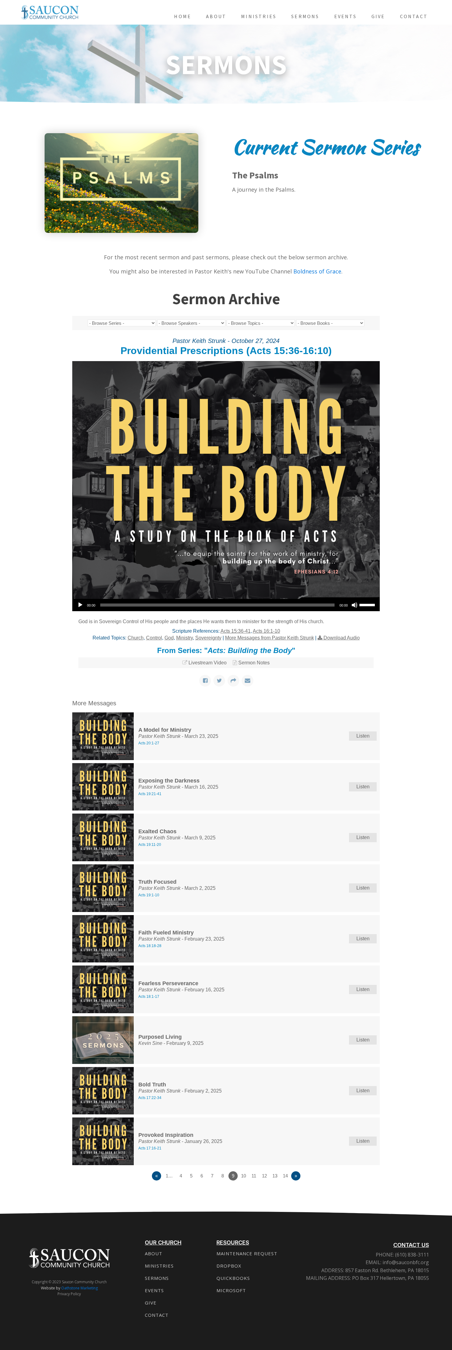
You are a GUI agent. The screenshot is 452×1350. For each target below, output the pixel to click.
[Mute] (354, 605)
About (216, 16)
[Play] (80, 605)
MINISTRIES (159, 1266)
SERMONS (157, 1278)
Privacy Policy (69, 1293)
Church (136, 637)
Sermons (305, 16)
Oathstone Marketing (79, 1288)
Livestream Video (207, 662)
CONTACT (157, 1315)
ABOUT (153, 1253)
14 (285, 1175)
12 (264, 1175)
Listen (363, 736)
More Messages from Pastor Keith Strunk (269, 637)
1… (169, 1175)
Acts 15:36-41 (235, 631)
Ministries (258, 16)
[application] (226, 605)
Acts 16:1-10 (266, 631)
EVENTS (154, 1290)
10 (243, 1175)
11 (254, 1175)
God (169, 637)
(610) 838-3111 (411, 1254)
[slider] (368, 604)
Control (154, 637)
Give (378, 16)
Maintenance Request (246, 1253)
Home (182, 16)
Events (345, 16)
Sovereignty (208, 637)
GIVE (151, 1303)
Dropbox (228, 1266)
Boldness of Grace (317, 271)
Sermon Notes (254, 662)
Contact (414, 16)
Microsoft (231, 1290)
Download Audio (341, 637)
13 (274, 1175)
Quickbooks (233, 1278)
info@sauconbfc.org (406, 1262)
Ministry (184, 637)
